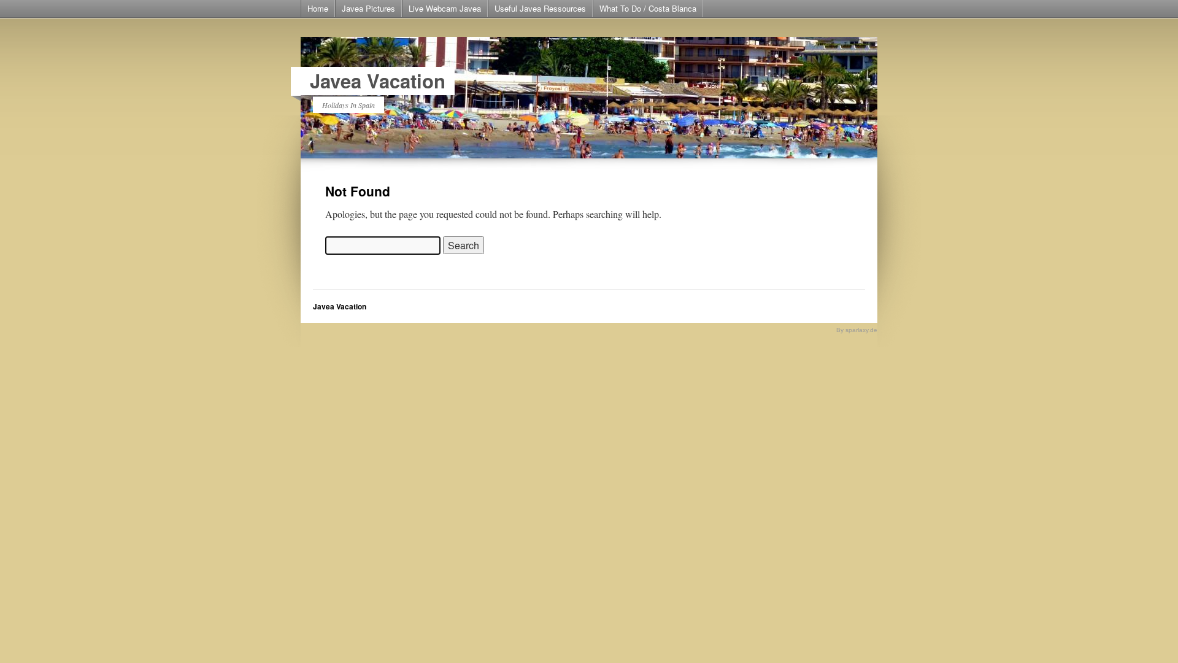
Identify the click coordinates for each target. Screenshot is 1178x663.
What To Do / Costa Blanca (647, 8)
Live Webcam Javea (445, 8)
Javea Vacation (377, 81)
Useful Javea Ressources (540, 8)
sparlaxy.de (861, 330)
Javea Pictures (368, 8)
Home (317, 8)
